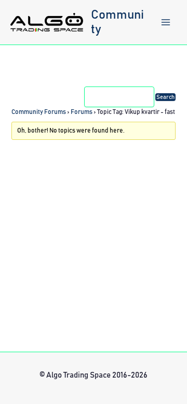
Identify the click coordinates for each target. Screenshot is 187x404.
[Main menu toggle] (166, 22)
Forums (81, 112)
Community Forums (38, 112)
